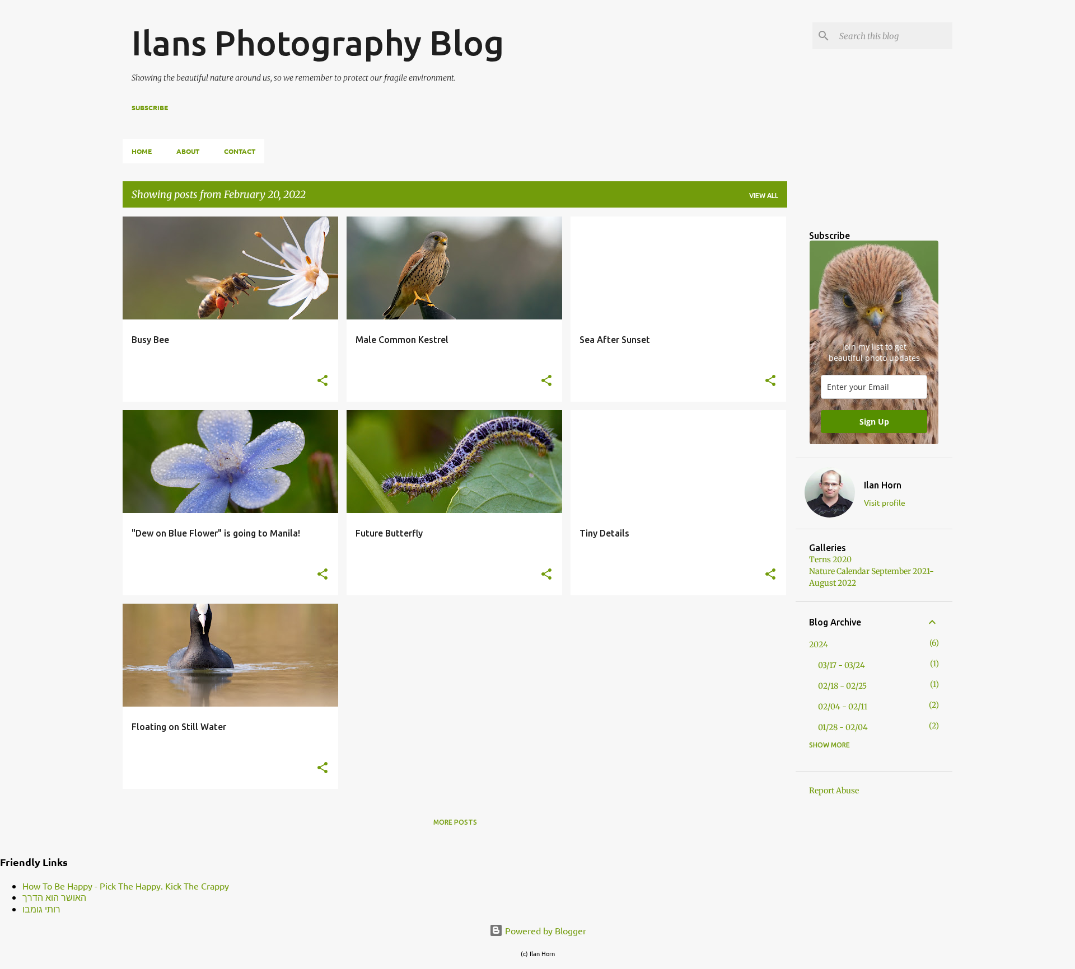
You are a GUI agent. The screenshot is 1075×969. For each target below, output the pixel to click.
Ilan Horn (882, 485)
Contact (239, 151)
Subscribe (150, 107)
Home (142, 151)
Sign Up (874, 421)
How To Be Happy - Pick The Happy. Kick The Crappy (125, 885)
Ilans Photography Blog (318, 42)
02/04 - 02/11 (842, 707)
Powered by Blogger (544, 930)
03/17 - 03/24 (841, 665)
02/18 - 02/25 (842, 686)
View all (763, 195)
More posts (455, 822)
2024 (818, 644)
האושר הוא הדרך (54, 896)
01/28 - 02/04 (843, 727)
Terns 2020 (830, 559)
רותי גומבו (41, 908)
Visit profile (884, 502)
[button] (322, 381)
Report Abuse (834, 790)
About (187, 151)
